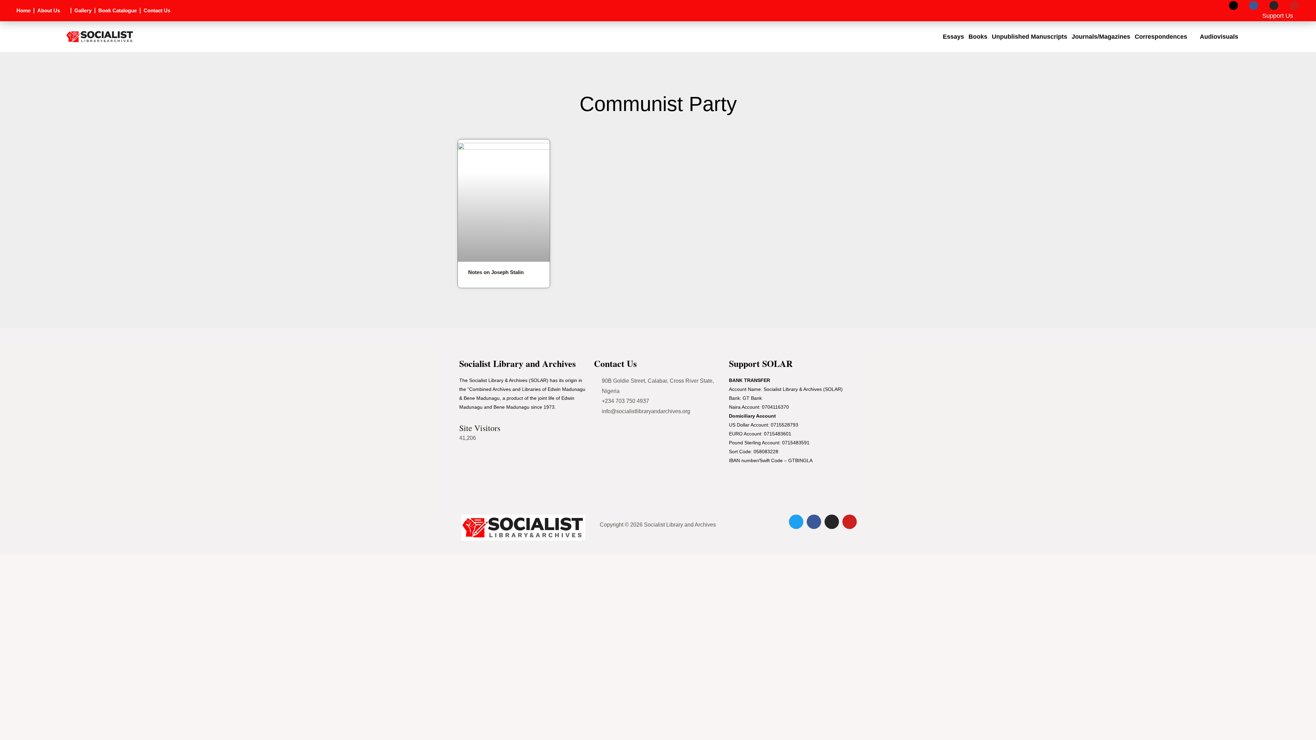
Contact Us (157, 10)
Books (977, 36)
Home (23, 10)
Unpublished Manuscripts (1029, 36)
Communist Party (658, 103)
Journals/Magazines (1101, 36)
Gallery (83, 10)
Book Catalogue (117, 10)
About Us (48, 10)
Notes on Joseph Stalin (496, 272)
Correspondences (1161, 36)
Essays (953, 36)
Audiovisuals (1219, 36)
